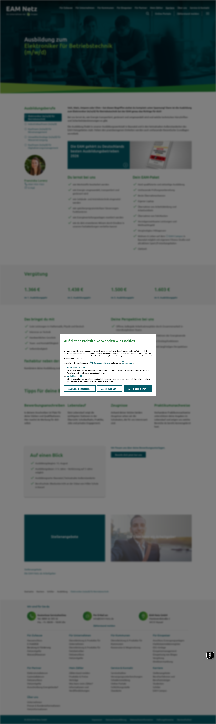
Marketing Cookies (75, 376)
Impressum (129, 363)
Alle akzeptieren (137, 388)
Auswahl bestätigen (79, 388)
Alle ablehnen (108, 388)
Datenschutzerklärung (101, 363)
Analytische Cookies (76, 367)
